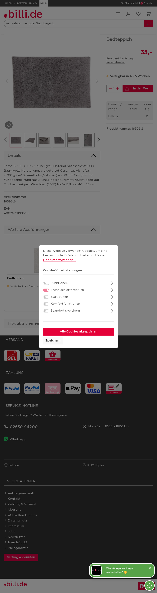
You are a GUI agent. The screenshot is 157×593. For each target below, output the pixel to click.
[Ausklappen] (112, 282)
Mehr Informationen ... (59, 260)
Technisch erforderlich (67, 290)
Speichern (52, 340)
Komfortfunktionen (65, 303)
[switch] (46, 283)
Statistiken (59, 297)
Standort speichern (65, 310)
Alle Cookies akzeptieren (78, 331)
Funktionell (59, 283)
